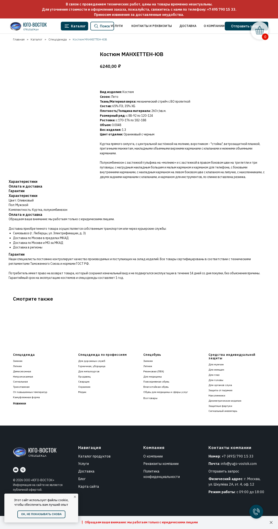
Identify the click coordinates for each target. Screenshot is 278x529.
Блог (82, 479)
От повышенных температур (30, 392)
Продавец (84, 376)
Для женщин (216, 369)
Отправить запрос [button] (223, 471)
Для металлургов (88, 371)
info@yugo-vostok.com (239, 463)
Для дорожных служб (91, 361)
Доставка (86, 471)
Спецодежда (57, 39)
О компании (153, 456)
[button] (246, 26)
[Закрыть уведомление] (75, 497)
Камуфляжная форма (26, 397)
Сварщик (84, 381)
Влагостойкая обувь (156, 386)
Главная (19, 39)
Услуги (83, 463)
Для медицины (152, 376)
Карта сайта (88, 486)
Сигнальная (20, 381)
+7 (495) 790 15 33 (237, 456)
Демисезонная (22, 371)
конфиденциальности (161, 476)
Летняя (17, 366)
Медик (82, 392)
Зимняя (17, 361)
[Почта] (15, 469)
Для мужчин (216, 364)
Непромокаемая (23, 376)
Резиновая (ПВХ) (153, 371)
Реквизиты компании (161, 463)
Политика (151, 471)
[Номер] (23, 469)
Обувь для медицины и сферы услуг (165, 392)
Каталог (36, 39)
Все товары (150, 398)
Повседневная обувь (156, 381)
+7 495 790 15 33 (221, 9)
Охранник (84, 386)
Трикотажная (21, 386)
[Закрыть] (271, 522)
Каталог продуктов (94, 456)
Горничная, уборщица (91, 366)
